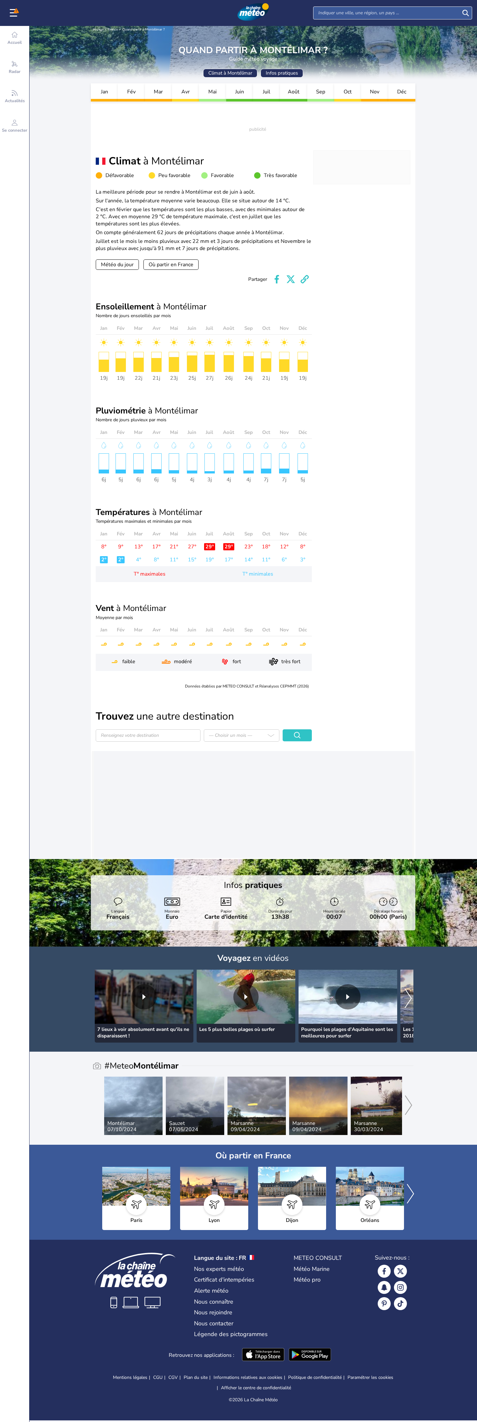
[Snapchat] (384, 1287)
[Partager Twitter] (291, 279)
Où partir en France (171, 264)
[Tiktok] (400, 1303)
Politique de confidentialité (315, 1377)
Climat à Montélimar (230, 73)
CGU (158, 1377)
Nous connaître (213, 1302)
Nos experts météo (219, 1269)
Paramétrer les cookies (370, 1377)
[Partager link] (304, 279)
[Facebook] (384, 1271)
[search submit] (465, 12)
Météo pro (307, 1280)
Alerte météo (211, 1291)
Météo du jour (117, 264)
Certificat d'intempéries (224, 1280)
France (113, 29)
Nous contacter (213, 1323)
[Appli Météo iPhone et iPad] (263, 1355)
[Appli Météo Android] (310, 1355)
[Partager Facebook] (277, 279)
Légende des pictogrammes (231, 1334)
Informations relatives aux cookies (248, 1377)
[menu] (14, 13)
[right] (408, 999)
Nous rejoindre (213, 1312)
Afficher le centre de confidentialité (256, 1388)
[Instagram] (400, 1287)
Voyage (98, 29)
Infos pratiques (282, 73)
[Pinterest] (384, 1303)
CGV (173, 1377)
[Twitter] (400, 1271)
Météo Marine (312, 1269)
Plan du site (196, 1377)
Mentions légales (130, 1377)
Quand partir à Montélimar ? (143, 29)
